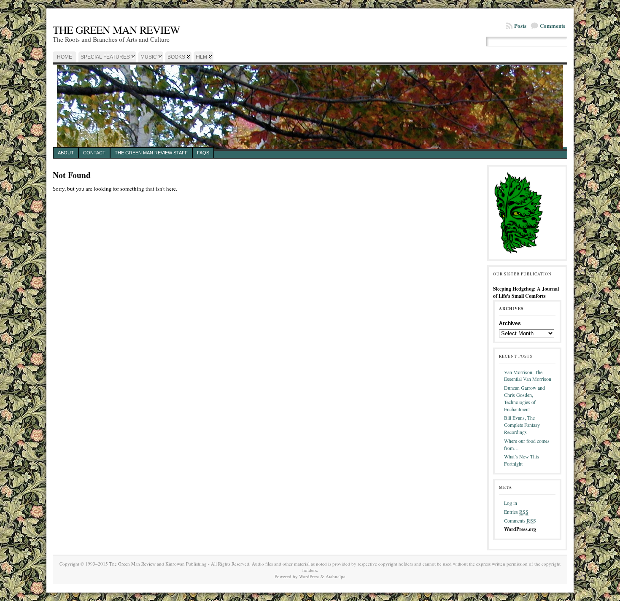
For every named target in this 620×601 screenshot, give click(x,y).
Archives (510, 323)
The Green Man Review (116, 29)
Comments (552, 26)
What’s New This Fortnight (521, 460)
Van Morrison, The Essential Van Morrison (527, 376)
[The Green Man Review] (310, 104)
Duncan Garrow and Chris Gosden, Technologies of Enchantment (524, 398)
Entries (516, 511)
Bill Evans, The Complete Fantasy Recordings (522, 424)
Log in (510, 502)
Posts (520, 26)
